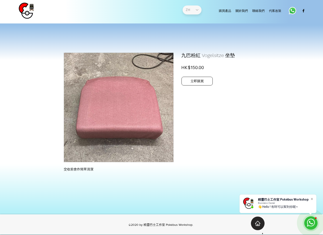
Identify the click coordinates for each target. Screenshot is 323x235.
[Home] (258, 223)
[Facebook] (303, 11)
